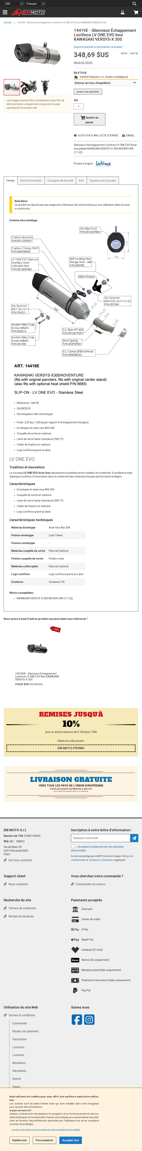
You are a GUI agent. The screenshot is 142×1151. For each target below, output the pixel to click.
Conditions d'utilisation (101, 860)
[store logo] (28, 12)
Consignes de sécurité (60, 180)
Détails (11, 180)
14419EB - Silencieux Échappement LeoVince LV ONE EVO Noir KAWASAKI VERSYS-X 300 (37, 676)
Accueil (7, 22)
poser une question (88, 91)
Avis (81, 180)
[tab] (106, 83)
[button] (14, 3)
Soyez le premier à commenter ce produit (98, 46)
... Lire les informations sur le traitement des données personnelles (44, 1129)
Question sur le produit (103, 180)
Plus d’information (31, 180)
